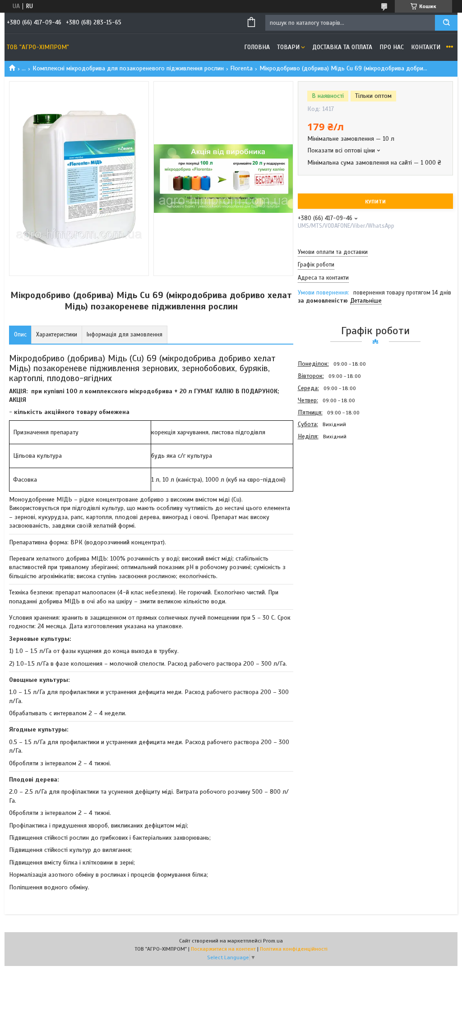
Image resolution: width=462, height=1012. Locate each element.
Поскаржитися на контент (223, 949)
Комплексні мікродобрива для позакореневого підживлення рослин (128, 68)
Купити (375, 201)
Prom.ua (273, 941)
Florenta (241, 68)
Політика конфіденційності (294, 949)
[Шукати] (446, 23)
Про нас (391, 47)
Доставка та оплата (342, 47)
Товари (288, 47)
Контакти (425, 47)
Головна (257, 47)
